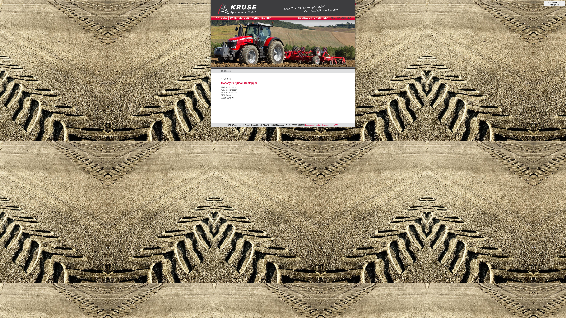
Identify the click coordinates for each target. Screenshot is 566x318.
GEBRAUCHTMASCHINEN (313, 18)
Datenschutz (327, 125)
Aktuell (221, 18)
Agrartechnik (262, 18)
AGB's (336, 125)
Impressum (309, 125)
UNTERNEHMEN (239, 18)
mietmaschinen (341, 18)
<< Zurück (226, 79)
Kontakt (318, 125)
